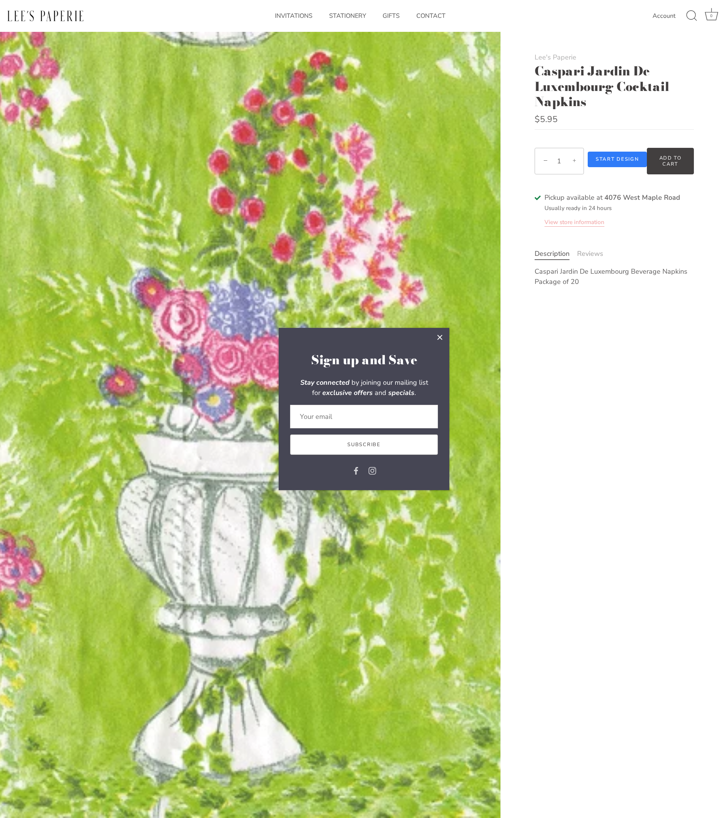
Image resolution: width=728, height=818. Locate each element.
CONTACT (431, 16)
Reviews (590, 253)
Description (552, 253)
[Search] (691, 16)
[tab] (556, 254)
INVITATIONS (293, 16)
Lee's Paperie (555, 57)
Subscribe (363, 444)
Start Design (617, 159)
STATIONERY (347, 16)
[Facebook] (356, 470)
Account (664, 16)
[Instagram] (372, 470)
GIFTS (391, 16)
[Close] (439, 337)
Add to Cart (670, 161)
